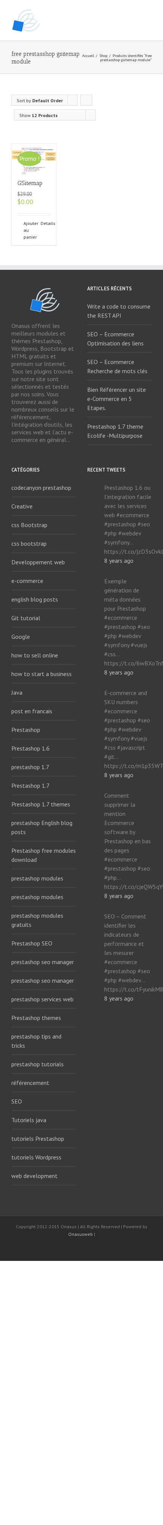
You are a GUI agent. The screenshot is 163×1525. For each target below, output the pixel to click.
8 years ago (118, 560)
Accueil (88, 55)
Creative (22, 506)
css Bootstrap (29, 525)
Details (46, 223)
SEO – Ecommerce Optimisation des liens (115, 338)
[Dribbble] (118, 1248)
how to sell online (34, 655)
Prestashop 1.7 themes (40, 804)
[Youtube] (81, 1248)
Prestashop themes (36, 1017)
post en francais (31, 711)
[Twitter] (69, 1248)
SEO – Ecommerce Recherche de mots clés (117, 366)
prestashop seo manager (42, 962)
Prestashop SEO (31, 943)
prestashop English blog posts (41, 827)
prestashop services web (42, 999)
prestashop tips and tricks (36, 1041)
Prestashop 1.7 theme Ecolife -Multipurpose (115, 431)
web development (34, 1176)
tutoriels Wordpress (36, 1157)
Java (16, 692)
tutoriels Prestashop (37, 1138)
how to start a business (41, 674)
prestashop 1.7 (30, 767)
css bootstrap (29, 543)
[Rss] (57, 1248)
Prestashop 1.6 (30, 748)
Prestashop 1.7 (30, 785)
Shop (103, 55)
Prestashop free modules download (43, 855)
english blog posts (34, 599)
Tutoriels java (28, 1120)
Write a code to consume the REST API (118, 310)
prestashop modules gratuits (37, 920)
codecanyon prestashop (41, 487)
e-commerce (27, 580)
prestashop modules (37, 878)
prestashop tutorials (37, 1064)
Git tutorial (25, 618)
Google (20, 636)
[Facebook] (45, 1248)
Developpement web (38, 562)
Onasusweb (80, 1234)
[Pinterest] (105, 1248)
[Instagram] (93, 1248)
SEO (16, 1101)
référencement (30, 1082)
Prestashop (25, 729)
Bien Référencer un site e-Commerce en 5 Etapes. (116, 399)
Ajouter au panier (29, 230)
